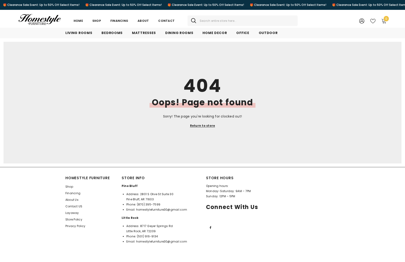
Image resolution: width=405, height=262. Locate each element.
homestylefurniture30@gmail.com (161, 210)
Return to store (202, 126)
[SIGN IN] (361, 20)
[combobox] (247, 20)
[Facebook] (210, 227)
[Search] (243, 20)
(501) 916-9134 (147, 236)
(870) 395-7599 (148, 204)
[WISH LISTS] (372, 20)
